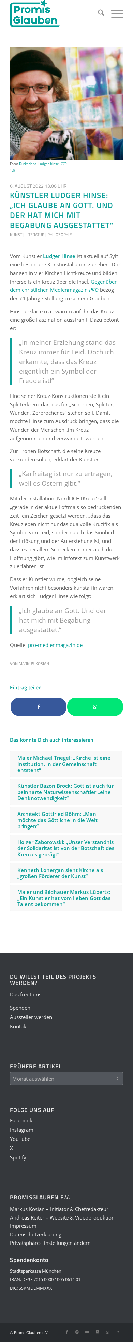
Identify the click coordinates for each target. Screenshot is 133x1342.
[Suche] (97, 13)
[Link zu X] (97, 1332)
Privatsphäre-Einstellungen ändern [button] (50, 1242)
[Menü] (113, 13)
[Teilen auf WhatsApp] (95, 707)
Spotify (18, 1157)
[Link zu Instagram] (77, 1332)
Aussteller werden (31, 1017)
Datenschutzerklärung (35, 1234)
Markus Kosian (34, 663)
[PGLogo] (55, 13)
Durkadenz (27, 163)
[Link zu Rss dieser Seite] (118, 1332)
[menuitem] (97, 13)
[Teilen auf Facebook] (38, 707)
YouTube (20, 1138)
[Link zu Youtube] (87, 1332)
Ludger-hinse (48, 163)
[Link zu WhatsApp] (108, 1332)
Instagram (21, 1129)
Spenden (20, 1007)
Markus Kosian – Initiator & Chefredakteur (59, 1209)
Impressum (23, 1225)
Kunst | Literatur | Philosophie (41, 234)
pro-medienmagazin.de (55, 644)
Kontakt (19, 1026)
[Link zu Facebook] (67, 1332)
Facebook (21, 1120)
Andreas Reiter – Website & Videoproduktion (62, 1217)
